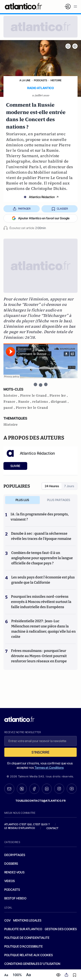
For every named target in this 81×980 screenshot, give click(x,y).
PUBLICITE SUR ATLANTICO (23, 929)
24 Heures (52, 486)
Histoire (56, 80)
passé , (9, 407)
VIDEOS (9, 881)
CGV (7, 920)
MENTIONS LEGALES (27, 920)
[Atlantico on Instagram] (59, 789)
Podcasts (40, 80)
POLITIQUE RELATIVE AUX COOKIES (28, 955)
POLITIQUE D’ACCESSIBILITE (23, 946)
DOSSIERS (11, 863)
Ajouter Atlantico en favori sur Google (44, 218)
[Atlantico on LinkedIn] (47, 789)
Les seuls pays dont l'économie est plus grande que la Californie (43, 579)
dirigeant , (60, 401)
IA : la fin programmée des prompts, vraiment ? (40, 516)
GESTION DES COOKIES (61, 929)
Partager (24, 208)
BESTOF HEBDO (15, 898)
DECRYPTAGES (14, 855)
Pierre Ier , (58, 395)
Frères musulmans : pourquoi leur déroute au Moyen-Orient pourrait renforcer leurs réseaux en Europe (39, 656)
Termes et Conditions (49, 767)
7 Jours (69, 486)
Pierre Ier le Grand (32, 407)
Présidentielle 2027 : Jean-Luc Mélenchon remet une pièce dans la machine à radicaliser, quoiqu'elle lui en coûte (43, 629)
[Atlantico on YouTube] (72, 789)
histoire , (11, 395)
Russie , (25, 401)
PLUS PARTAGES (58, 500)
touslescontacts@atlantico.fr (41, 800)
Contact (52, 828)
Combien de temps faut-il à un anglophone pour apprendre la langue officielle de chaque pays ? (42, 558)
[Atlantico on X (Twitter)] (22, 789)
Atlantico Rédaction (42, 197)
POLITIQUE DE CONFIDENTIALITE (26, 937)
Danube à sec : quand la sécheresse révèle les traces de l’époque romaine (41, 536)
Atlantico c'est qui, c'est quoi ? (27, 824)
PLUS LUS (22, 500)
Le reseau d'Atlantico (19, 828)
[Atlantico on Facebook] (34, 789)
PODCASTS (12, 889)
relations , (41, 401)
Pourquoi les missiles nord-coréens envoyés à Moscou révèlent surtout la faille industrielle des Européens (41, 601)
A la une (24, 80)
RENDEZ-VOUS (14, 872)
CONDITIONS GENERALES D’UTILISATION (32, 963)
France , (10, 401)
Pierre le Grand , (34, 395)
